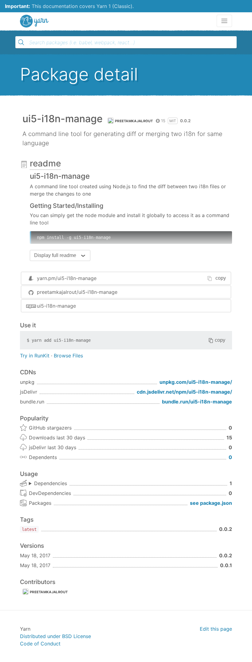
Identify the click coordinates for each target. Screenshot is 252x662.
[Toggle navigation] (224, 21)
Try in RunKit (34, 355)
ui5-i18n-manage (56, 306)
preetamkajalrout (134, 121)
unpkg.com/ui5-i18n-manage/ (195, 382)
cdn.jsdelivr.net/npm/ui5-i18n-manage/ (184, 392)
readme (45, 163)
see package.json (211, 503)
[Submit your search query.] (21, 42)
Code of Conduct (40, 644)
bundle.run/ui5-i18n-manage (197, 402)
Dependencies (50, 483)
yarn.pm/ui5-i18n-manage (66, 278)
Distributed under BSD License (55, 636)
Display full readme (55, 255)
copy (220, 278)
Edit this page (216, 629)
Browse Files (68, 355)
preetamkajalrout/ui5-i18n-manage (77, 292)
